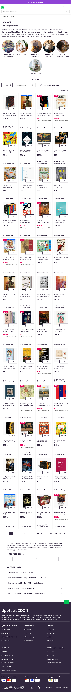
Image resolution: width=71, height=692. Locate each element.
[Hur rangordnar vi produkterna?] (41, 85)
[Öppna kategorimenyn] (68, 7)
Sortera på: (48, 85)
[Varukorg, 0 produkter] (63, 7)
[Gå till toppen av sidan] (66, 602)
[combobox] (35, 11)
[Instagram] (32, 687)
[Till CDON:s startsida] (2, 7)
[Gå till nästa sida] (64, 533)
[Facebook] (39, 687)
